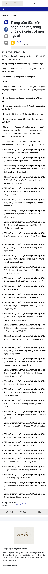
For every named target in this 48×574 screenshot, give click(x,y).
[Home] (6, 22)
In (40, 512)
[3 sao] (23, 504)
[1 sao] (17, 504)
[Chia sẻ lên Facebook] (6, 29)
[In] (6, 43)
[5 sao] (28, 504)
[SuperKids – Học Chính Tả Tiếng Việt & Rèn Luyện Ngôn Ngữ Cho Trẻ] (13, 3)
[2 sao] (20, 504)
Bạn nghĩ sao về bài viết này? (9, 504)
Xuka (19, 42)
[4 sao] (26, 504)
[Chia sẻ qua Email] (6, 36)
